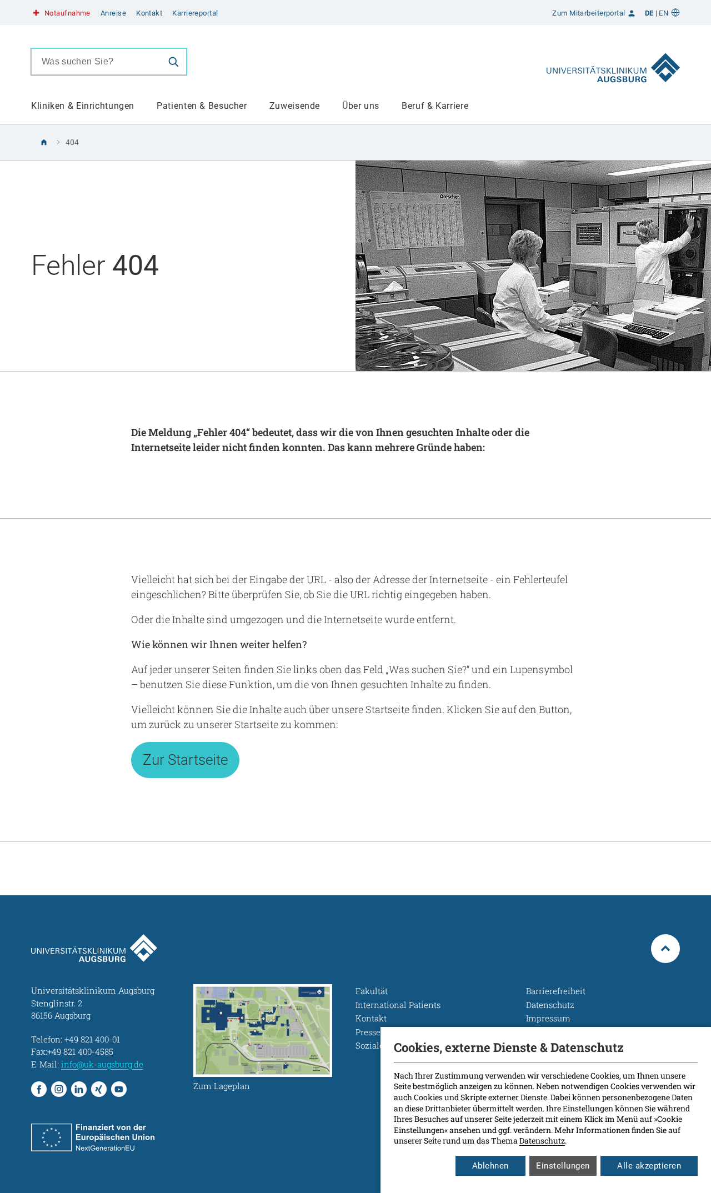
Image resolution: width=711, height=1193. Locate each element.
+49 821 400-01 (92, 1039)
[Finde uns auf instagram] (59, 1089)
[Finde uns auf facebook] (39, 1089)
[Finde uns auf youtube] (119, 1089)
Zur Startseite (185, 759)
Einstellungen (563, 1166)
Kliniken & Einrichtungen (82, 106)
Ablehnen (490, 1166)
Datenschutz (542, 1140)
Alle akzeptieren (649, 1166)
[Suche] (173, 61)
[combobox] (96, 61)
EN (663, 13)
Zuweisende (294, 106)
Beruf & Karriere (435, 106)
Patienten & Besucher (202, 106)
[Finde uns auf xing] (99, 1089)
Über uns (360, 106)
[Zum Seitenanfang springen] (665, 948)
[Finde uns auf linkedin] (79, 1089)
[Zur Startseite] (613, 61)
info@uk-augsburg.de (102, 1064)
